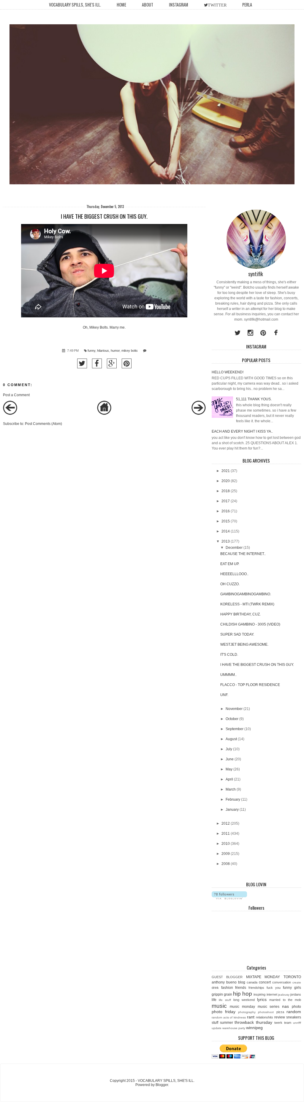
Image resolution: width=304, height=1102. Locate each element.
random (293, 1011)
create (296, 982)
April (229, 779)
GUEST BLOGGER (227, 977)
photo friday (223, 1011)
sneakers (293, 1017)
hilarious (103, 350)
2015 (225, 521)
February (233, 799)
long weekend (244, 1000)
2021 (225, 471)
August (231, 739)
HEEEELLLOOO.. (234, 574)
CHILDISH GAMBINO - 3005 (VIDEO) (250, 624)
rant (250, 1017)
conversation (281, 982)
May (229, 769)
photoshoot (266, 1012)
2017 (225, 501)
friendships (256, 987)
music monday (242, 1007)
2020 (225, 481)
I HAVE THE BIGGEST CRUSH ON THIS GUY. (257, 665)
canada (252, 982)
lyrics (262, 999)
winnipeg (254, 1027)
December (234, 548)
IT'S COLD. (229, 654)
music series (269, 1007)
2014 (225, 531)
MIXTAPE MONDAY (263, 977)
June (230, 759)
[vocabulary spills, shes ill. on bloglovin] (229, 898)
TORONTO (292, 977)
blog (241, 982)
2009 (225, 854)
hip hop (242, 994)
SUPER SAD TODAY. (237, 634)
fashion (227, 988)
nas (285, 1006)
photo (296, 1007)
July (229, 749)
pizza (280, 1012)
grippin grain (222, 994)
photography (247, 1012)
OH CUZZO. (230, 584)
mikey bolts (129, 350)
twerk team (282, 1022)
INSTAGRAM (178, 4)
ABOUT (147, 4)
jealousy (283, 994)
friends (240, 988)
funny (91, 350)
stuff (215, 1023)
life (214, 1000)
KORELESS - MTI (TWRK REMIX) (247, 604)
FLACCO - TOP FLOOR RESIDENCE (250, 685)
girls (297, 988)
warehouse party (233, 1028)
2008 (225, 864)
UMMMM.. (228, 675)
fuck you (274, 987)
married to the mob (285, 1000)
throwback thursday (253, 1022)
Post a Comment (16, 395)
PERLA (247, 4)
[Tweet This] (82, 363)
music (219, 1006)
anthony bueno (224, 982)
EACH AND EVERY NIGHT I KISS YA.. (242, 431)
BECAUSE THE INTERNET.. (243, 554)
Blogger (162, 1085)
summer (226, 1023)
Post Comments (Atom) (43, 424)
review (279, 1017)
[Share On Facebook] (97, 363)
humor (115, 350)
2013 (225, 541)
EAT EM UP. (229, 564)
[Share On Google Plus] (111, 363)
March (231, 789)
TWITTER (217, 5)
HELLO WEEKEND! (227, 372)
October (232, 719)
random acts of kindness (229, 1017)
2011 (225, 833)
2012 (225, 823)
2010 (225, 844)
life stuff (225, 1000)
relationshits (264, 1017)
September (234, 729)
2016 (225, 511)
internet (272, 994)
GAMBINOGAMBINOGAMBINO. (245, 594)
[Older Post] (198, 414)
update (216, 1028)
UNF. (224, 695)
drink (215, 987)
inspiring (259, 994)
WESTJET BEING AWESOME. (244, 644)
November (234, 709)
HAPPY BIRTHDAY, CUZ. (240, 614)
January (232, 809)
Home (121, 4)
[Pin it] (126, 363)
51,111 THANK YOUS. (254, 399)
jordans (295, 994)
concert (265, 982)
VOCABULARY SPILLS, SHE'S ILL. (75, 4)
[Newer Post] (10, 414)
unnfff (297, 1022)
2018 (225, 491)
